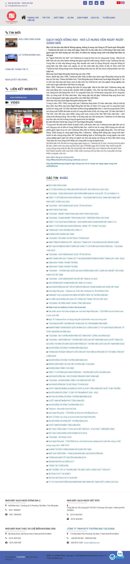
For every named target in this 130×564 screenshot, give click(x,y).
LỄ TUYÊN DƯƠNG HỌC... (30, 55)
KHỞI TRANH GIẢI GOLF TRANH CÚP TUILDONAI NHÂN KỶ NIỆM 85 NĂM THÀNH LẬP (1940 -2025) (86, 259)
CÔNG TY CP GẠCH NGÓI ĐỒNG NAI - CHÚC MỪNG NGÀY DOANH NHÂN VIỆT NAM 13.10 (82, 222)
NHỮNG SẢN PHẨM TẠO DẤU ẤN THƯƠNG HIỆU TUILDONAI (71, 364)
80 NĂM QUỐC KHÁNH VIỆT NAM (61, 234)
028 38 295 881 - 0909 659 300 (20, 3)
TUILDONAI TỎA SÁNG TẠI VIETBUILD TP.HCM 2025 (68, 238)
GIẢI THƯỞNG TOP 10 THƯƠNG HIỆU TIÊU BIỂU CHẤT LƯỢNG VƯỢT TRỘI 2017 (79, 470)
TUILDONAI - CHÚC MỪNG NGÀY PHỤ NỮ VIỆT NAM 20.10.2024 (72, 279)
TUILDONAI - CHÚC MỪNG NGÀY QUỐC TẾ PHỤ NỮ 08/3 (70, 206)
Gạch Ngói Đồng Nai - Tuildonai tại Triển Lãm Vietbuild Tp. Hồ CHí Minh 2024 (78, 291)
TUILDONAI (20, 557)
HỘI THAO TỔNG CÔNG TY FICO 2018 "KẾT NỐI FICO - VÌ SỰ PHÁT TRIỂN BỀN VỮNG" (81, 429)
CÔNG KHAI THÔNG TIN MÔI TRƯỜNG (63, 263)
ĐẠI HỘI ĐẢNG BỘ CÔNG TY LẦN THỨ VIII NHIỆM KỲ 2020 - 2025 (73, 393)
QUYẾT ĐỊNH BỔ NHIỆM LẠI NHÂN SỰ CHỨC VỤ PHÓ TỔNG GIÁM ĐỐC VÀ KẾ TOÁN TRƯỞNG (84, 388)
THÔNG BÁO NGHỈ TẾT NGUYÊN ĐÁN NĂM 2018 (67, 458)
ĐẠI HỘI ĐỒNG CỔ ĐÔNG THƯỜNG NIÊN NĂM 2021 (68, 360)
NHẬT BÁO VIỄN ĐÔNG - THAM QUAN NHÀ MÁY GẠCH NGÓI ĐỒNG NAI (75, 453)
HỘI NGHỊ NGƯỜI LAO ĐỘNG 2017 (61, 462)
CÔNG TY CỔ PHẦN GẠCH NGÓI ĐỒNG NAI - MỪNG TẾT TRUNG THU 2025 (77, 226)
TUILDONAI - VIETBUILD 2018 (59, 437)
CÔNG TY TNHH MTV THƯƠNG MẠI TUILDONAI (91, 528)
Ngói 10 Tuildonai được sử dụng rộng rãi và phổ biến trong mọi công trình (77, 319)
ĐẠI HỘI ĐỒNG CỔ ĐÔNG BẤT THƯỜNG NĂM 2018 (68, 421)
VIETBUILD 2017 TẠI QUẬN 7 (59, 474)
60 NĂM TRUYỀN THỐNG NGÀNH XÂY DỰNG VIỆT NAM (69, 449)
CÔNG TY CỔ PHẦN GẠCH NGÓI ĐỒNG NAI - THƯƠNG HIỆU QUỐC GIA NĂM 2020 (79, 372)
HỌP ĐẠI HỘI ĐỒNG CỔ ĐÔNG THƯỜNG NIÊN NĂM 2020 (70, 397)
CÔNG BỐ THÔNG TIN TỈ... (17, 69)
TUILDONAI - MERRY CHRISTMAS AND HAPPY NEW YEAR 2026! (73, 214)
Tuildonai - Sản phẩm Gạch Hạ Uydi (62, 409)
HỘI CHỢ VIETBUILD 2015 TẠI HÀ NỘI (62, 478)
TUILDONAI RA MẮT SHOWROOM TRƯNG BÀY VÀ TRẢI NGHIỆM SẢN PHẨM (77, 323)
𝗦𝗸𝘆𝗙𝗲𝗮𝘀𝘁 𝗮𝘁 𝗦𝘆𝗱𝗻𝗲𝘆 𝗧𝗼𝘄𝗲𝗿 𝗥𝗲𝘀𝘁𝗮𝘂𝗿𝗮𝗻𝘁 (67, 307)
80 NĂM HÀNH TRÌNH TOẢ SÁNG (61, 368)
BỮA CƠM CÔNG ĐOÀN (29, 39)
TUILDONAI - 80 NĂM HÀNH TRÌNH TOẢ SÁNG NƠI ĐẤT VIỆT (71, 380)
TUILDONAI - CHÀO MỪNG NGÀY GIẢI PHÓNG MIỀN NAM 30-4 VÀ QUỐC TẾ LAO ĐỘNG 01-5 (83, 194)
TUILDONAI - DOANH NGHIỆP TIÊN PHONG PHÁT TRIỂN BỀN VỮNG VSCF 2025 (78, 218)
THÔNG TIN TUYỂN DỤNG (58, 466)
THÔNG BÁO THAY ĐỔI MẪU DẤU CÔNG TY (65, 230)
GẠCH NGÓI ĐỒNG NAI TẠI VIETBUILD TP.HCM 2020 (68, 384)
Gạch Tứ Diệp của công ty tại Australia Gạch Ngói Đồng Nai (71, 417)
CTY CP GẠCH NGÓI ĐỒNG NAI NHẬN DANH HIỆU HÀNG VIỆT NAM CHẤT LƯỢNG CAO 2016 (83, 482)
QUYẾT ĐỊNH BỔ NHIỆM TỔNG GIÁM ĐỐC (64, 425)
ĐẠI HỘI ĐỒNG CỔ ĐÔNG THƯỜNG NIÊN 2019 (66, 405)
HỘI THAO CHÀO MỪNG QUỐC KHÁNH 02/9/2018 (67, 433)
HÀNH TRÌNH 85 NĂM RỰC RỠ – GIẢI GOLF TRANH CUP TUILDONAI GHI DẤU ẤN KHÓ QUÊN (83, 242)
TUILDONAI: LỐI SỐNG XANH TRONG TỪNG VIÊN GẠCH (69, 303)
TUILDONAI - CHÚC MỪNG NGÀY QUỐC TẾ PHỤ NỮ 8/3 (69, 254)
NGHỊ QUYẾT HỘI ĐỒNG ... (17, 79)
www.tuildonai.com (18, 97)
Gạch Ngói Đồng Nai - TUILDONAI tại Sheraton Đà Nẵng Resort (73, 413)
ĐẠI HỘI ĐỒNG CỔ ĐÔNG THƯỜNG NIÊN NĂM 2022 (68, 348)
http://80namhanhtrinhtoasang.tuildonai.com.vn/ (67, 160)
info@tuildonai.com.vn (17, 6)
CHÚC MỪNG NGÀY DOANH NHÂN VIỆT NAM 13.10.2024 (70, 283)
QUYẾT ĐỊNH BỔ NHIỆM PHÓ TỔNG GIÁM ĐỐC (66, 401)
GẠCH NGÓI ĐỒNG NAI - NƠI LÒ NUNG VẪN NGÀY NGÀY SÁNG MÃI (73, 376)
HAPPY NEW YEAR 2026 (57, 210)
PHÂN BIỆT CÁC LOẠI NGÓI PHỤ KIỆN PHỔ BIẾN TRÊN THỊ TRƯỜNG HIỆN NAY (78, 295)
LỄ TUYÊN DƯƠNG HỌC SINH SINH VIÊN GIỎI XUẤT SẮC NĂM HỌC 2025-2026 (78, 189)
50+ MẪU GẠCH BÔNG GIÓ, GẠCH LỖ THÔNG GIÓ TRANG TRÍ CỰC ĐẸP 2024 (78, 299)
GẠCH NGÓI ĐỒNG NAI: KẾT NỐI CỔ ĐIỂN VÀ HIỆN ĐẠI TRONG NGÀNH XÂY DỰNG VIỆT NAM (83, 287)
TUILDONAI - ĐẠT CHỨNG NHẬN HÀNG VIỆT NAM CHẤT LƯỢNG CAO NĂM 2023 (79, 336)
